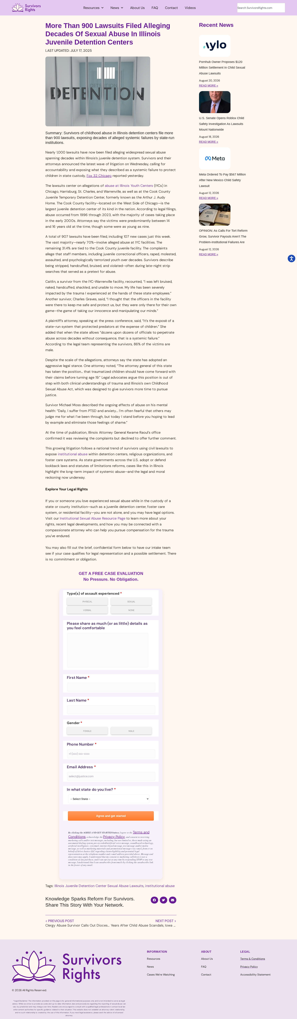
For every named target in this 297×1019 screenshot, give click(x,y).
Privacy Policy (114, 836)
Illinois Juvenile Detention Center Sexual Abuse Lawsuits (99, 886)
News (115, 7)
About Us (137, 7)
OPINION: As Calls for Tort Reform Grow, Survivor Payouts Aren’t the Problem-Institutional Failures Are (223, 236)
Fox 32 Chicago (99, 175)
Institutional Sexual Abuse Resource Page (92, 518)
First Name (78, 677)
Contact (171, 7)
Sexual (131, 601)
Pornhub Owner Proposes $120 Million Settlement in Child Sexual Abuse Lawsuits (222, 67)
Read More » (208, 85)
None (131, 610)
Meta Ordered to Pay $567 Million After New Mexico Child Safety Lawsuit (222, 180)
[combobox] (261, 8)
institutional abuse (73, 454)
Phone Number (81, 744)
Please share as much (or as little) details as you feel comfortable (107, 625)
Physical (87, 601)
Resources (91, 7)
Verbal (87, 610)
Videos (190, 7)
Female (87, 731)
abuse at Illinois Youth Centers (129, 185)
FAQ (155, 7)
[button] (154, 900)
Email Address (81, 767)
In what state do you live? (91, 789)
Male (131, 731)
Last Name (78, 700)
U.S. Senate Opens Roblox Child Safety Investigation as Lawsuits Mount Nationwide (221, 123)
